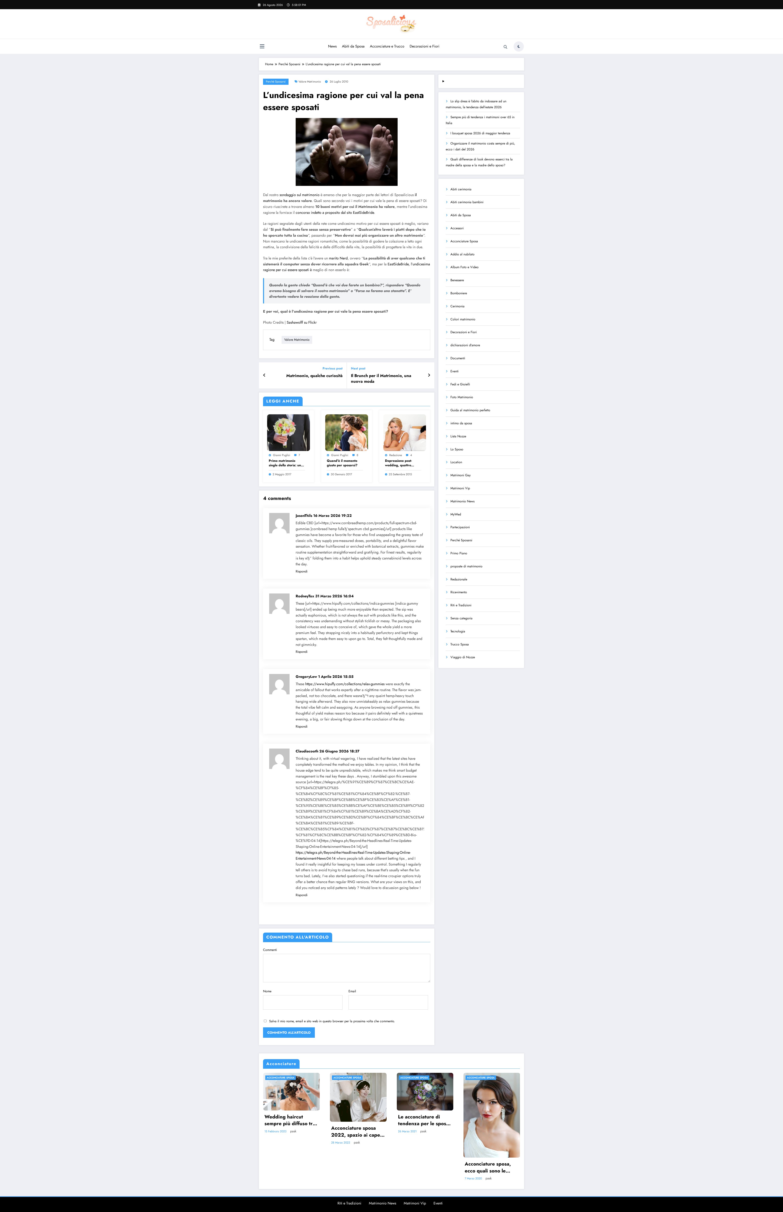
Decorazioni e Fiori (424, 46)
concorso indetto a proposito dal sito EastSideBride (335, 212)
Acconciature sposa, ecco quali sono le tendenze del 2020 (488, 1167)
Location (456, 462)
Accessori (457, 228)
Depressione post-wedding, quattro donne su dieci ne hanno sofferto (398, 463)
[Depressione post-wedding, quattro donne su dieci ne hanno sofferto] (404, 432)
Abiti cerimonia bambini (466, 202)
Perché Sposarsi (276, 81)
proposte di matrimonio (466, 566)
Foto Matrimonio (461, 397)
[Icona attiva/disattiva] (262, 47)
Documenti (457, 358)
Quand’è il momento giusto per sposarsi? (342, 463)
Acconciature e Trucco (387, 46)
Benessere (457, 280)
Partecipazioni (460, 527)
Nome (267, 991)
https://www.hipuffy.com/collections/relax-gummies (345, 684)
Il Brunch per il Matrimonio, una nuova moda (381, 378)
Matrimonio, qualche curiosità (314, 376)
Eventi (454, 371)
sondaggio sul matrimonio (300, 194)
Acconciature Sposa (464, 241)
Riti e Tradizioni (460, 605)
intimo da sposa (461, 423)
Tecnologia (457, 631)
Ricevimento (458, 592)
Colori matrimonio (462, 319)
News (332, 46)
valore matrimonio (310, 81)
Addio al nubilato (462, 254)
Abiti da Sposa (353, 46)
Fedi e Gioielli (460, 384)
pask (293, 1131)
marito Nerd (338, 258)
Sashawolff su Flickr (302, 322)
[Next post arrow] (429, 375)
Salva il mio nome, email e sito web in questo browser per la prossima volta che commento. (332, 1021)
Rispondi (301, 571)
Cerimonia (457, 306)
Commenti (270, 949)
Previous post (333, 368)
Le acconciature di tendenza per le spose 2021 (423, 1120)
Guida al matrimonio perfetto (470, 410)
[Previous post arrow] (264, 375)
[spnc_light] (519, 46)
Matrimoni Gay (460, 475)
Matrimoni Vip (460, 488)
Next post (358, 368)
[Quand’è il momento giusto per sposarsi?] (346, 432)
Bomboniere (458, 293)
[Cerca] (505, 47)
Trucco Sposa (459, 644)
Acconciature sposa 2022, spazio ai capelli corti (357, 1131)
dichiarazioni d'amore (465, 345)
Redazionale (458, 579)
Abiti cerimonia (460, 189)
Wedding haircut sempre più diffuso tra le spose (289, 1120)
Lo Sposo (456, 449)
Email (352, 991)
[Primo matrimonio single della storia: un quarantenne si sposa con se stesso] (288, 432)
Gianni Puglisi (281, 455)
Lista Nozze (458, 436)
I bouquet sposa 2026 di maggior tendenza (480, 133)
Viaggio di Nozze (462, 657)
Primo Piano (458, 553)
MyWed (455, 514)
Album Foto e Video (464, 267)
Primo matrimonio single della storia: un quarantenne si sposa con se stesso (285, 463)
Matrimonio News (462, 501)
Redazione (395, 455)
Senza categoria (461, 618)
